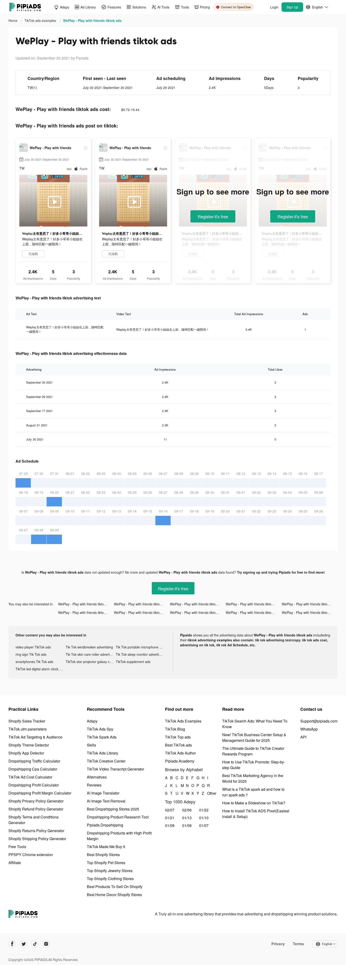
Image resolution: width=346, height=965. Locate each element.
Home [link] (13, 20)
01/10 (204, 817)
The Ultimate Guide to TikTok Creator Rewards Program (253, 751)
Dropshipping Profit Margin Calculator (39, 793)
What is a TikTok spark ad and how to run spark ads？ (253, 792)
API (303, 737)
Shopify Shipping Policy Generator (37, 838)
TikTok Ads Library (102, 753)
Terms (298, 943)
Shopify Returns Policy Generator (36, 830)
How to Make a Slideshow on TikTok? (253, 803)
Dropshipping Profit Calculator (33, 785)
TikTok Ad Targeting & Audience (35, 737)
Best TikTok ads (178, 745)
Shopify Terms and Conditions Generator (33, 819)
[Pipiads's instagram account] (46, 944)
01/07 (204, 825)
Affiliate (14, 862)
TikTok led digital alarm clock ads (40, 669)
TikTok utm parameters (27, 729)
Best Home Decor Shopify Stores (114, 894)
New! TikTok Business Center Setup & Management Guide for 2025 (254, 737)
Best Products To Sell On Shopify (114, 886)
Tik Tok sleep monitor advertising (140, 654)
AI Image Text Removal (106, 801)
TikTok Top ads (178, 737)
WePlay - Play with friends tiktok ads (85, 604)
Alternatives (97, 777)
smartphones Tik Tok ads (34, 661)
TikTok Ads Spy (100, 729)
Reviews (94, 785)
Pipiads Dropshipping (105, 825)
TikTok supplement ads (133, 661)
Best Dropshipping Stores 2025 (113, 809)
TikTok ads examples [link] (40, 20)
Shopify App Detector (26, 753)
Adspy (92, 721)
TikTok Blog (175, 729)
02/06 (187, 810)
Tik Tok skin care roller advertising (91, 654)
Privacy (278, 943)
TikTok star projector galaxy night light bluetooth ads (91, 661)
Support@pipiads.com (319, 721)
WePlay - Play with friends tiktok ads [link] (92, 20)
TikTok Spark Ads (102, 737)
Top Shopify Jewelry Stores (110, 870)
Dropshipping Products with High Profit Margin (119, 835)
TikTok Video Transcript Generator (115, 769)
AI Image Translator (103, 793)
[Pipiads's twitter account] (23, 944)
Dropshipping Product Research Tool (118, 817)
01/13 (187, 817)
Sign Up (292, 7)
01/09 (169, 825)
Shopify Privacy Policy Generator (36, 801)
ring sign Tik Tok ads (31, 654)
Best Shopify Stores (103, 854)
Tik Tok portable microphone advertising (141, 647)
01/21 (169, 817)
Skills (91, 745)
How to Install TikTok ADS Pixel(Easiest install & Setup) (255, 813)
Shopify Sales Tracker (26, 721)
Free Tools (17, 846)
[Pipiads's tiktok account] (35, 944)
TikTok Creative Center (106, 761)
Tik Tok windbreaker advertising (89, 647)
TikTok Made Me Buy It (106, 846)
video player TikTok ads (33, 647)
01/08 (187, 825)
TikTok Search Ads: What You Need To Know (254, 723)
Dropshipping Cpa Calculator (32, 769)
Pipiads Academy (179, 761)
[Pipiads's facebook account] (12, 944)
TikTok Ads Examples (183, 721)
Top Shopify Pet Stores (106, 862)
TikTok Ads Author (180, 753)
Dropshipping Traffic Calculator (34, 761)
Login (274, 7)
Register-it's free (213, 216)
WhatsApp (309, 729)
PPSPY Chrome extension (30, 854)
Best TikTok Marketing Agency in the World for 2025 (252, 778)
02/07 (169, 810)
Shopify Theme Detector (28, 745)
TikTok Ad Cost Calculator (30, 777)
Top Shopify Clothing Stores (110, 878)
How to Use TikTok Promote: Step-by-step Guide (253, 764)
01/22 (204, 810)
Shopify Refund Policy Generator (35, 809)
